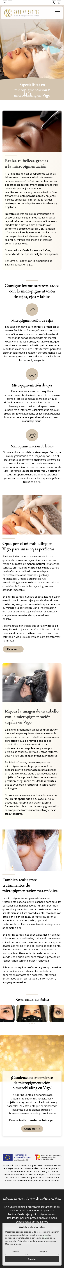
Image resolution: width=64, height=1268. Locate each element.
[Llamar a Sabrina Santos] (54, 3)
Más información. (13, 1244)
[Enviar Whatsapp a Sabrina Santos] (59, 3)
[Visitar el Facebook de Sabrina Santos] (5, 3)
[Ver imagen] (32, 1013)
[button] (29, 1023)
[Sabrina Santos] (21, 12)
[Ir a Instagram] (10, 3)
